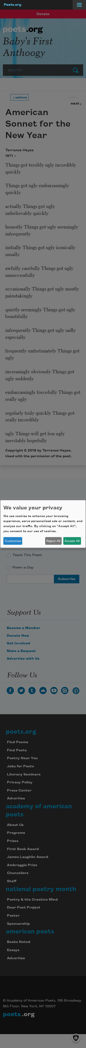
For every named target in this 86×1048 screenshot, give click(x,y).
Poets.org (12, 5)
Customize (13, 541)
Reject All (53, 541)
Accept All (72, 541)
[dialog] (43, 524)
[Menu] (79, 5)
